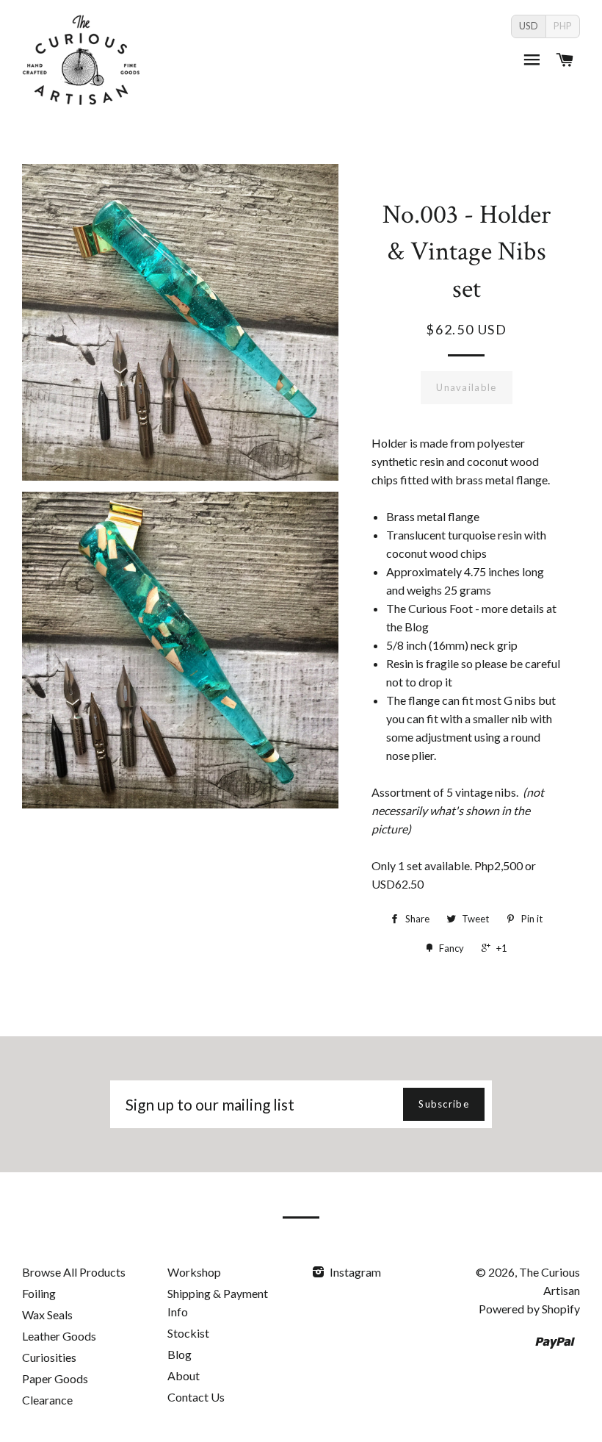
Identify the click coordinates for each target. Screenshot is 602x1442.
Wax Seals (47, 1314)
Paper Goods (55, 1378)
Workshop (194, 1272)
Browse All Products (74, 1272)
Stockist (188, 1333)
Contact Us (196, 1397)
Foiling (39, 1293)
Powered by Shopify (529, 1309)
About (183, 1375)
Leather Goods (59, 1336)
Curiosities (49, 1357)
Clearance (47, 1400)
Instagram (354, 1272)
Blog (179, 1354)
